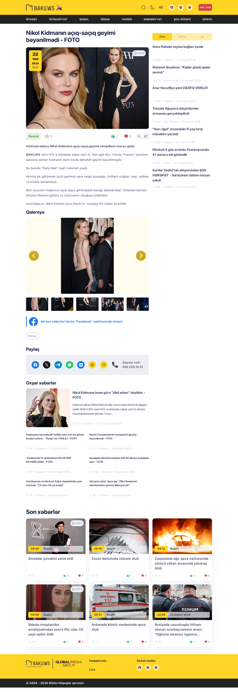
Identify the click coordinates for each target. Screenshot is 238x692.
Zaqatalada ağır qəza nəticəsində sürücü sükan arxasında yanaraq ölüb (181, 563)
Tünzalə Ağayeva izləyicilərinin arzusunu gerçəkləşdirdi (175, 110)
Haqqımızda (97, 661)
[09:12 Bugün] (182, 536)
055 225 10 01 (133, 367)
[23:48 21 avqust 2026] (182, 602)
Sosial (84, 19)
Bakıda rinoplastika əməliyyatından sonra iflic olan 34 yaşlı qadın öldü (55, 629)
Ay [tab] (202, 36)
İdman (105, 19)
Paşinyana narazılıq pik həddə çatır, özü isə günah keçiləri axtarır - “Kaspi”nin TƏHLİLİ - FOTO (55, 436)
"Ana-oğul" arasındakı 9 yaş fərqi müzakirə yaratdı (177, 131)
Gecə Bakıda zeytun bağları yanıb (177, 47)
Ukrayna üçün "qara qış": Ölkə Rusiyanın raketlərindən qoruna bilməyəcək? (113, 483)
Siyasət (31, 19)
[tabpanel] (182, 116)
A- (139, 136)
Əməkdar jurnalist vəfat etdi (50, 558)
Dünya (207, 19)
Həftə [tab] (182, 36)
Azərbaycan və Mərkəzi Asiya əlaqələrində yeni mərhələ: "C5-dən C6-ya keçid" (54, 483)
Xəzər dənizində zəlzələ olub (115, 558)
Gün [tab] (162, 36)
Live (208, 7)
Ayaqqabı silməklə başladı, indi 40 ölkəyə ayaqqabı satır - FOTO (119, 459)
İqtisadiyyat (58, 19)
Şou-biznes (182, 19)
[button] (141, 256)
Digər (167, 162)
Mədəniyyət (153, 19)
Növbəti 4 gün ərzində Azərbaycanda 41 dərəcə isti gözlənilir (180, 152)
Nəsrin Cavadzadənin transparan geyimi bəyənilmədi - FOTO (112, 436)
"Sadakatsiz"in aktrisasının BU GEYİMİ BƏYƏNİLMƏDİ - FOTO (48, 459)
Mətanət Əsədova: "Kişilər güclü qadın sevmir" (181, 69)
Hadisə (127, 19)
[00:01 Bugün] (119, 602)
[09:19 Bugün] (119, 536)
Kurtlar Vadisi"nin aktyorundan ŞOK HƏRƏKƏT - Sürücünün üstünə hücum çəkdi (181, 175)
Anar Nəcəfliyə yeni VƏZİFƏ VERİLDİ (180, 88)
